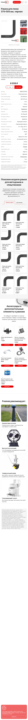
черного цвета (10, 202)
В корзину (19, 87)
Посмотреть (23, 156)
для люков (19, 202)
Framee (25, 146)
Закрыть (14, 716)
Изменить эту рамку (14, 45)
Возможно (24, 109)
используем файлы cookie (8, 712)
